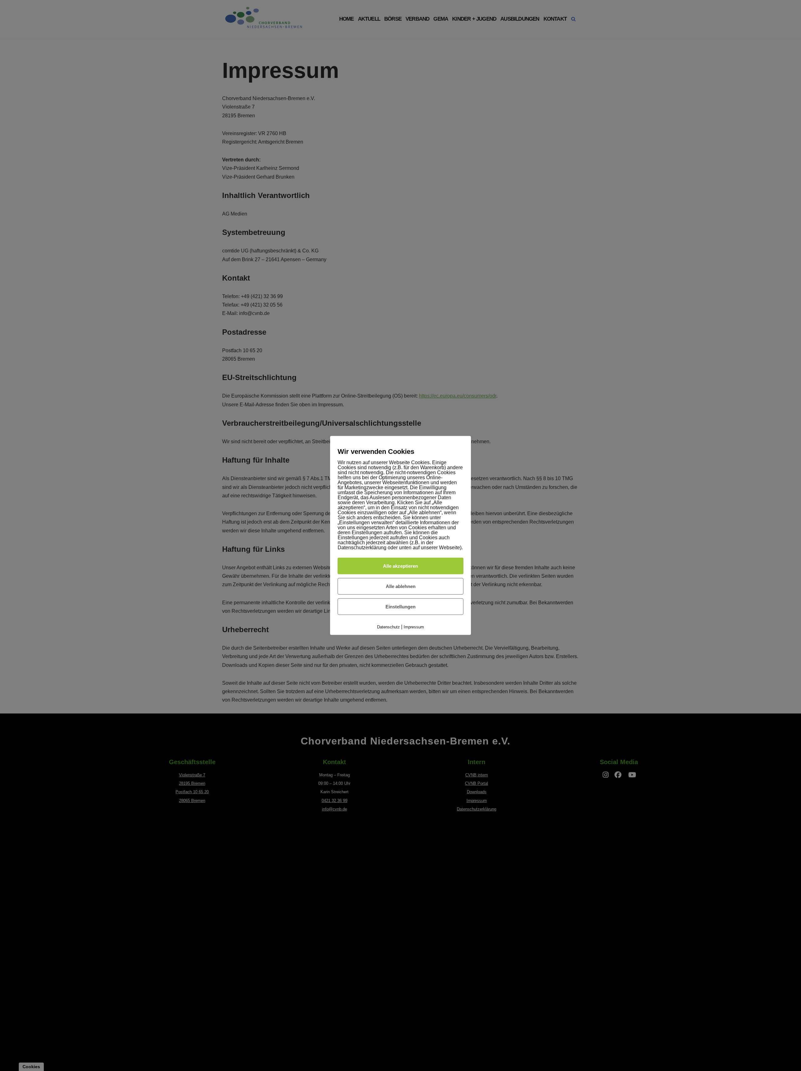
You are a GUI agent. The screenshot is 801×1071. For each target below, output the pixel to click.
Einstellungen (400, 606)
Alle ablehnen (401, 586)
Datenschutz (388, 627)
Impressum (414, 627)
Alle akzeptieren (400, 565)
